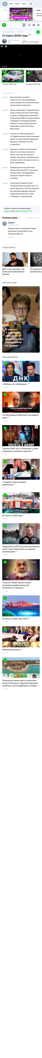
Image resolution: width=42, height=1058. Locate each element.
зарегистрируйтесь (23, 211)
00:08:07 (5, 134)
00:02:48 (5, 110)
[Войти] (34, 25)
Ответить (11, 237)
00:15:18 (5, 167)
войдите (7, 211)
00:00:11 (5, 97)
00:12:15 (5, 149)
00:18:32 (5, 183)
